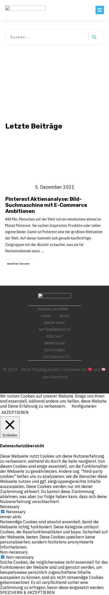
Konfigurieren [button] (84, 406)
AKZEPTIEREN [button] (15, 412)
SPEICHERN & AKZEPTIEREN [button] (27, 592)
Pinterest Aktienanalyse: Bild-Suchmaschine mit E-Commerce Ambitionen (46, 205)
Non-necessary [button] (14, 552)
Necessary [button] (10, 506)
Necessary (16, 511)
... (42, 251)
